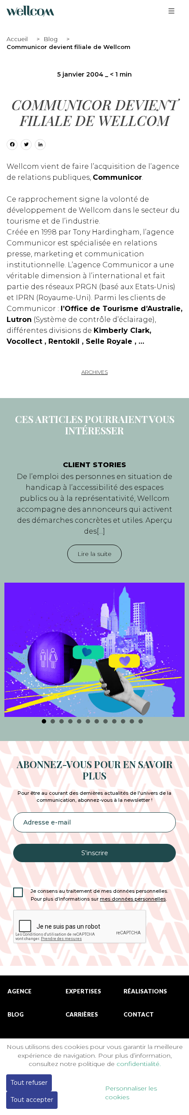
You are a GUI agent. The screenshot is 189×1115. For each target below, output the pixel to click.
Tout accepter (32, 1100)
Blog (51, 38)
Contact (139, 1014)
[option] (94, 584)
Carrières (81, 1014)
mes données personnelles (133, 899)
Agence (19, 991)
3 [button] (61, 721)
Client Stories (94, 465)
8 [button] (105, 721)
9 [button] (114, 721)
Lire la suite (94, 554)
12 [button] (140, 721)
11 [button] (132, 721)
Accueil (17, 38)
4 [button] (70, 721)
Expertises (83, 991)
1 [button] (44, 721)
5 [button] (79, 721)
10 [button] (123, 721)
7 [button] (96, 721)
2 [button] (53, 721)
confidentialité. (138, 1064)
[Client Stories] (94, 650)
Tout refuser (29, 1083)
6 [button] (88, 721)
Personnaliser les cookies (131, 1092)
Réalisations (145, 991)
